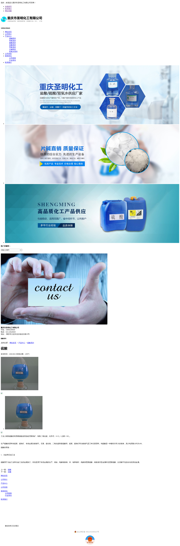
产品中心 (8, 36)
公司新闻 (12, 58)
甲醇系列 (12, 40)
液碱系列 (12, 38)
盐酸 (9, 472)
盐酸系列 (12, 45)
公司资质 (8, 54)
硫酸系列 (12, 43)
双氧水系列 (13, 51)
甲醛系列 (12, 47)
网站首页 (8, 32)
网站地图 (8, 11)
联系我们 (8, 9)
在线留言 (8, 6)
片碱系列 (12, 49)
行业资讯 (12, 60)
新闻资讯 (8, 56)
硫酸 (9, 469)
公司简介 (8, 34)
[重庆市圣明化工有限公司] (21, 23)
